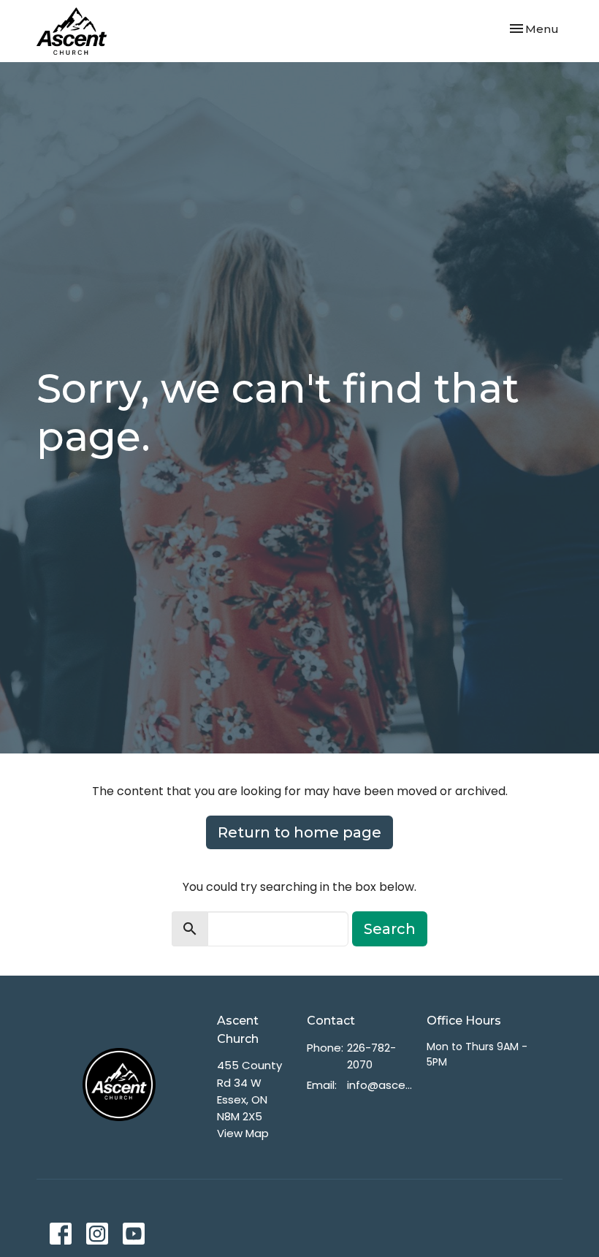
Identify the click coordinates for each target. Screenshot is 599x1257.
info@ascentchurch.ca (379, 1085)
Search (390, 929)
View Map (243, 1133)
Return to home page (299, 832)
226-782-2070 (371, 1056)
